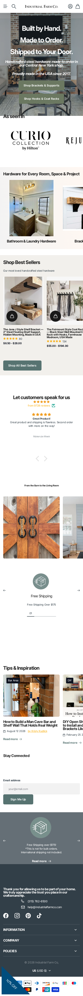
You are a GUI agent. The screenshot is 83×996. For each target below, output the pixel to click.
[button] (38, 458)
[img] (41, 402)
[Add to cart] (12, 316)
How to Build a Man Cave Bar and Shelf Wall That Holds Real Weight (30, 723)
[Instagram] (17, 915)
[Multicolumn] (42, 830)
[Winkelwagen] (78, 6)
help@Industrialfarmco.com (45, 907)
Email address (11, 780)
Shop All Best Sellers (22, 365)
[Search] (14, 6)
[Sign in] (70, 6)
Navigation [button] (5, 6)
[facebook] (5, 915)
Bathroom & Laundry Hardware (31, 241)
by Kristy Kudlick (37, 731)
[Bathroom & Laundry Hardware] (31, 208)
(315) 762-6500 (38, 901)
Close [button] (41, 929)
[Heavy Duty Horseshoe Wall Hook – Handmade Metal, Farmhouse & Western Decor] (41, 445)
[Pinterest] (28, 915)
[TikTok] (39, 915)
